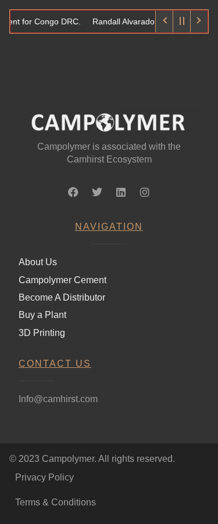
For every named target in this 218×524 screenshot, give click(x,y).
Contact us (55, 363)
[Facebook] (73, 192)
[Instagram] (144, 192)
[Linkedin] (120, 192)
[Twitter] (97, 192)
